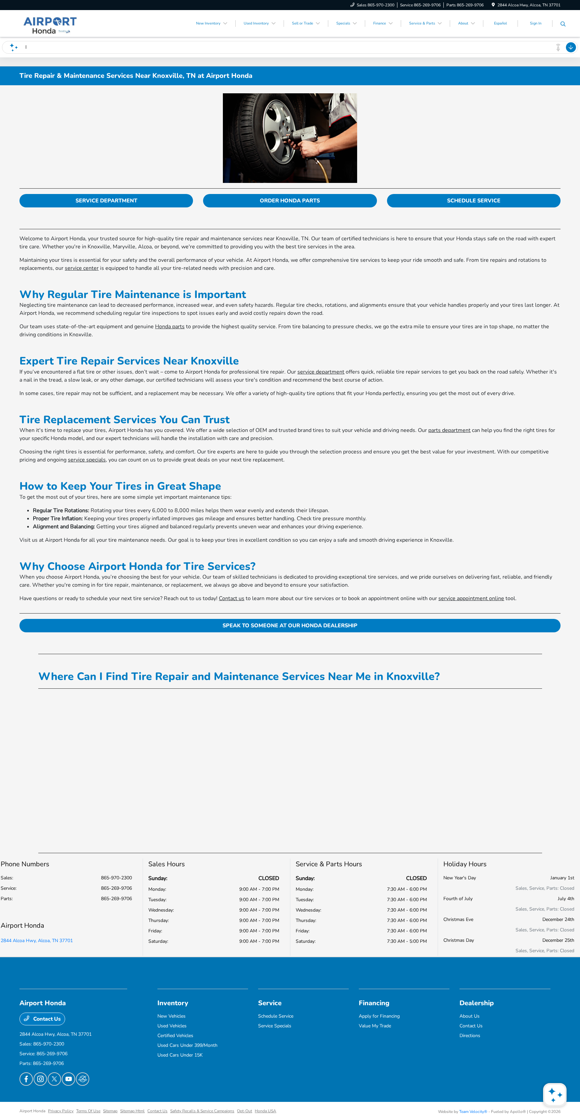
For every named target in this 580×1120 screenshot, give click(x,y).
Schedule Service (275, 1016)
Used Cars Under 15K (180, 1055)
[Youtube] (68, 1079)
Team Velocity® (473, 1111)
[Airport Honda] (49, 23)
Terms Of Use (88, 1111)
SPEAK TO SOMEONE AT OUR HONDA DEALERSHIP (290, 625)
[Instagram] (40, 1079)
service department (320, 372)
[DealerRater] (82, 1079)
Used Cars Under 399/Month (187, 1045)
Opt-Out (244, 1111)
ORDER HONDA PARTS (290, 200)
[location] (493, 5)
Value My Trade (375, 1026)
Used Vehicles (172, 1026)
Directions (470, 1035)
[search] (563, 24)
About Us (470, 1016)
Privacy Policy (61, 1111)
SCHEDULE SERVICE (473, 200)
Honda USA (265, 1111)
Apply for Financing (379, 1016)
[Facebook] (26, 1079)
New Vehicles (171, 1016)
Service (270, 1003)
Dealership (477, 1003)
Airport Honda (32, 1111)
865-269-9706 (116, 888)
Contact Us (46, 1019)
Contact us (231, 598)
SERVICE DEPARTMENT (106, 200)
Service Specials (274, 1026)
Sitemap (110, 1111)
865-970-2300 (116, 878)
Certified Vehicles (175, 1035)
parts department (449, 430)
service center (82, 268)
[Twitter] (54, 1079)
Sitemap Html (132, 1111)
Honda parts (170, 326)
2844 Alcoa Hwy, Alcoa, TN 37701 (37, 940)
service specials (87, 460)
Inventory (172, 1003)
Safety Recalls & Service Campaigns (202, 1111)
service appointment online (471, 598)
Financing (374, 1003)
